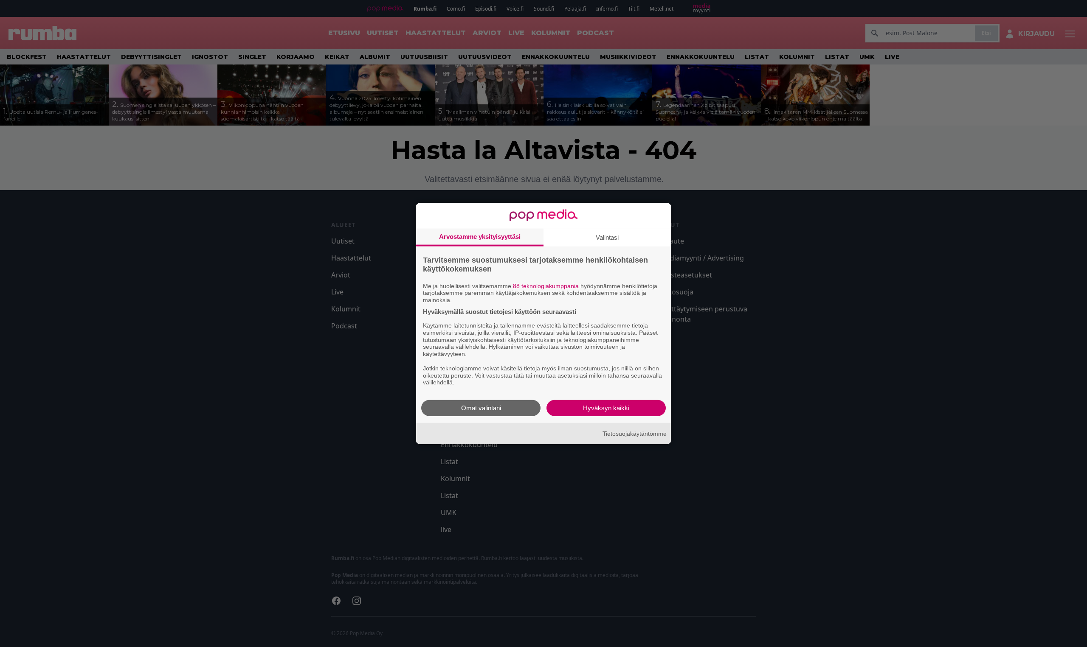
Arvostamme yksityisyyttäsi (480, 236)
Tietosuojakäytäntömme (635, 433)
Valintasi (607, 237)
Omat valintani (481, 408)
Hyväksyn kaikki (606, 408)
